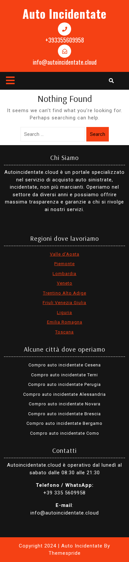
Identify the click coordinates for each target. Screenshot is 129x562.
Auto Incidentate (64, 13)
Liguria (64, 312)
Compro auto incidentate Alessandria (64, 394)
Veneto (64, 283)
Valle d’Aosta (64, 254)
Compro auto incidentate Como (64, 433)
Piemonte (64, 263)
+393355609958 (64, 40)
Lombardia (64, 273)
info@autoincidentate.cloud (65, 62)
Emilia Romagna (64, 322)
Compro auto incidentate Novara (65, 403)
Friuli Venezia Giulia (64, 302)
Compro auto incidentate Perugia (64, 384)
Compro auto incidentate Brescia (64, 413)
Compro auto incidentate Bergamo (64, 423)
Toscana (64, 331)
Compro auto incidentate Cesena (64, 364)
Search (97, 134)
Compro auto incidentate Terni (64, 374)
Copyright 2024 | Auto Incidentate (61, 546)
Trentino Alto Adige (64, 293)
